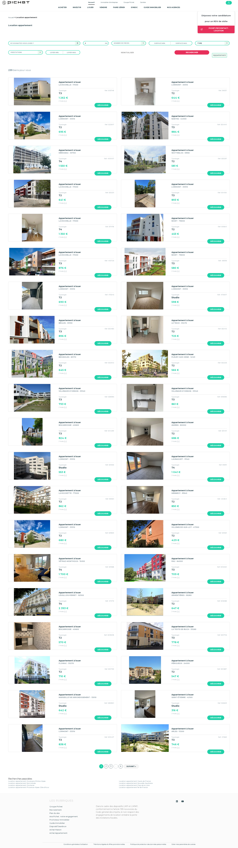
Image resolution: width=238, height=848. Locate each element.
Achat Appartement (58, 833)
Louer (90, 7)
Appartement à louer (70, 82)
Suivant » (131, 766)
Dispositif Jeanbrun (57, 826)
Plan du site (54, 813)
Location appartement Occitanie (21, 785)
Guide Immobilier (57, 823)
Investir (77, 7)
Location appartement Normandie (22, 783)
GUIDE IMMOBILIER (152, 7)
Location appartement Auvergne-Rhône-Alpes (26, 781)
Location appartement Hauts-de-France (135, 781)
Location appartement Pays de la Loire (134, 785)
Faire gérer (119, 7)
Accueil (91, 2)
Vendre (103, 7)
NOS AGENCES (173, 7)
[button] (126, 43)
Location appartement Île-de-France (133, 787)
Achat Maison (55, 830)
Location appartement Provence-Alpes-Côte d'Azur (28, 787)
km (106, 43)
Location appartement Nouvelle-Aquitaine (136, 783)
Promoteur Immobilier (59, 820)
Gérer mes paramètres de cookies (183, 844)
